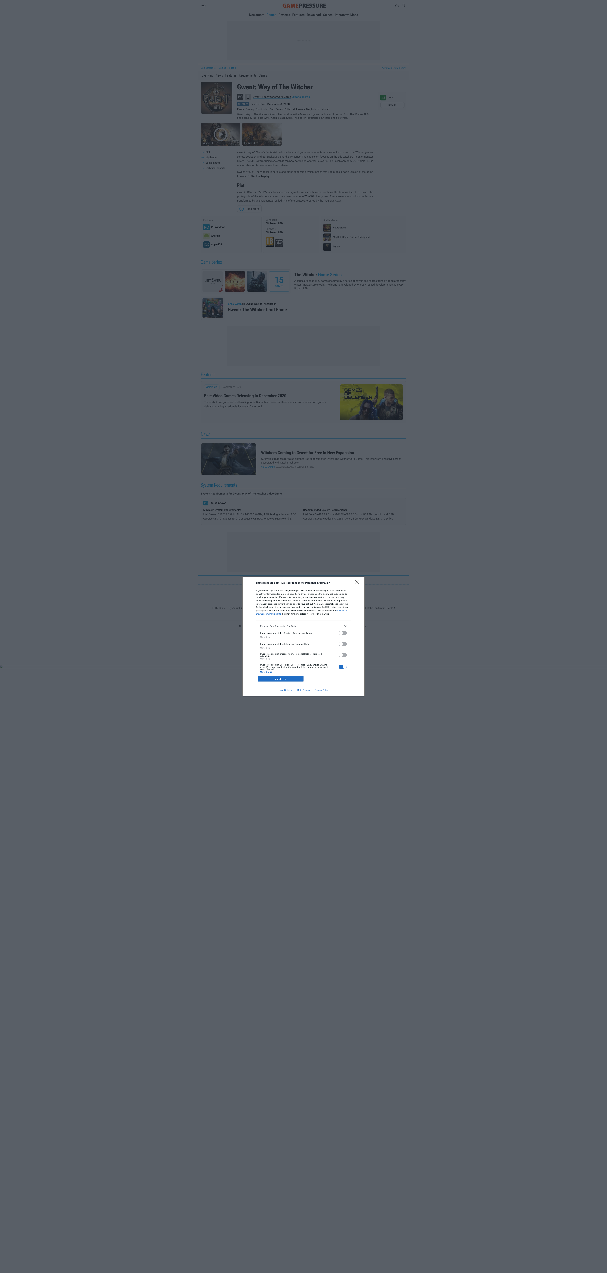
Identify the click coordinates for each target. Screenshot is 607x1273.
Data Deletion (285, 690)
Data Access (303, 690)
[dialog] (303, 636)
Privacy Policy (321, 690)
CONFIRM (281, 679)
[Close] (358, 583)
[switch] (343, 633)
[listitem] (303, 626)
